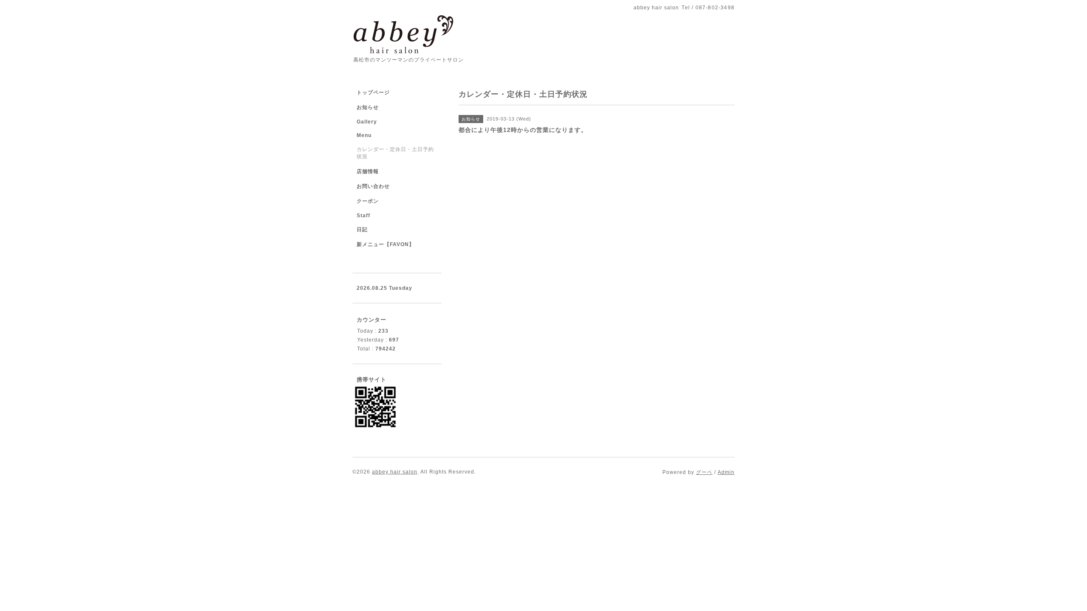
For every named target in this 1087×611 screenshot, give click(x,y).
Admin (726, 472)
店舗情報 (368, 171)
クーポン (368, 201)
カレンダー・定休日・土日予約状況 (395, 153)
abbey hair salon (394, 472)
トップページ (373, 92)
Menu (364, 135)
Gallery (367, 122)
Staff (363, 216)
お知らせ (368, 107)
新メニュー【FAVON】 (385, 244)
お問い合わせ (373, 186)
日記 (362, 230)
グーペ (704, 472)
